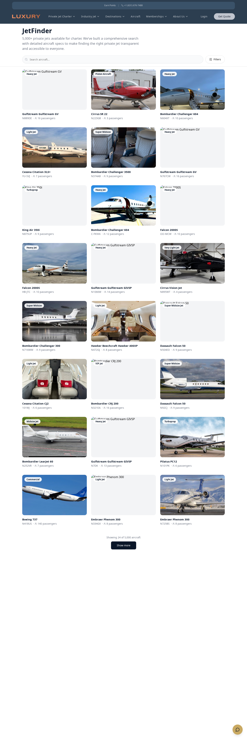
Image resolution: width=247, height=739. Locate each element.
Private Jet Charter (60, 16)
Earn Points (110, 5)
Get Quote (224, 16)
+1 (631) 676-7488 (133, 5)
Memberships (155, 16)
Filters (217, 59)
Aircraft (135, 16)
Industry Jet (88, 16)
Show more (123, 545)
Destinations (113, 16)
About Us (179, 16)
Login (204, 16)
